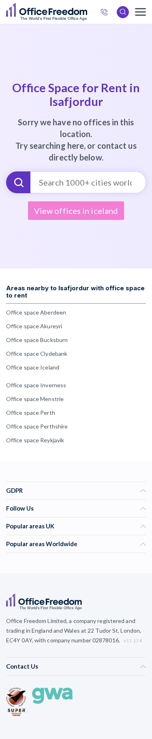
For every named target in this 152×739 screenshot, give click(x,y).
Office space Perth (30, 412)
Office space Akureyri (34, 326)
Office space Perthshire (37, 426)
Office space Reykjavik (35, 440)
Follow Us (20, 508)
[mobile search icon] (123, 12)
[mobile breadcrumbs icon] (140, 12)
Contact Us (22, 666)
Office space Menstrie (35, 398)
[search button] (86, 12)
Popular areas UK (30, 526)
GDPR (14, 490)
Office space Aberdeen (36, 312)
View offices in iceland (76, 210)
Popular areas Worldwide (41, 543)
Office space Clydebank (36, 353)
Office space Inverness (36, 385)
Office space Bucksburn (37, 339)
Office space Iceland (32, 367)
